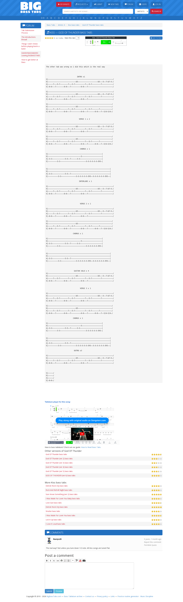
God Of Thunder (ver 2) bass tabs (59, 458)
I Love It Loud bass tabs (55, 524)
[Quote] (73, 560)
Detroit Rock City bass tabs (57, 486)
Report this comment (152, 542)
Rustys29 (57, 539)
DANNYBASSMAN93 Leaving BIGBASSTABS (30, 54)
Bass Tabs (51, 25)
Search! (157, 11)
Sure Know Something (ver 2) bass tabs (61, 494)
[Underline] (54, 560)
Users (144, 4)
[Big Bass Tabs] (31, 7)
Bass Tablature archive (73, 596)
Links (113, 596)
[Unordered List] (69, 560)
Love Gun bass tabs (54, 503)
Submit (99, 4)
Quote (154, 545)
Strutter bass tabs (53, 511)
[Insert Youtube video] (80, 560)
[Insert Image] (61, 560)
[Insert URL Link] (58, 560)
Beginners (64, 4)
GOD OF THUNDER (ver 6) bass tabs (60, 475)
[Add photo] (84, 560)
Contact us (89, 596)
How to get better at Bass (29, 61)
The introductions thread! (28, 38)
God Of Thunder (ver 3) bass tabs (59, 463)
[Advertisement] (30, 103)
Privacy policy (102, 596)
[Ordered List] (65, 560)
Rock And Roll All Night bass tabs (59, 490)
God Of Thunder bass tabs (93, 25)
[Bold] (46, 560)
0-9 (42, 17)
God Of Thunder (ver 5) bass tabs (59, 471)
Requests (82, 4)
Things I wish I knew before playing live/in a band (30, 46)
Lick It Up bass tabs (53, 519)
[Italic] (50, 560)
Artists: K (61, 25)
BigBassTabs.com (54, 596)
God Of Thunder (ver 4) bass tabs (59, 467)
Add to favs (157, 38)
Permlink (147, 545)
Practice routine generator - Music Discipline (135, 596)
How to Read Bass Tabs (91, 447)
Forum (130, 4)
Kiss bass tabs (73, 25)
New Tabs (114, 4)
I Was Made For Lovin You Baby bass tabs (63, 498)
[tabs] (76, 560)
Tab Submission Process (27, 31)
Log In (157, 4)
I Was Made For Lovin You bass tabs (60, 515)
